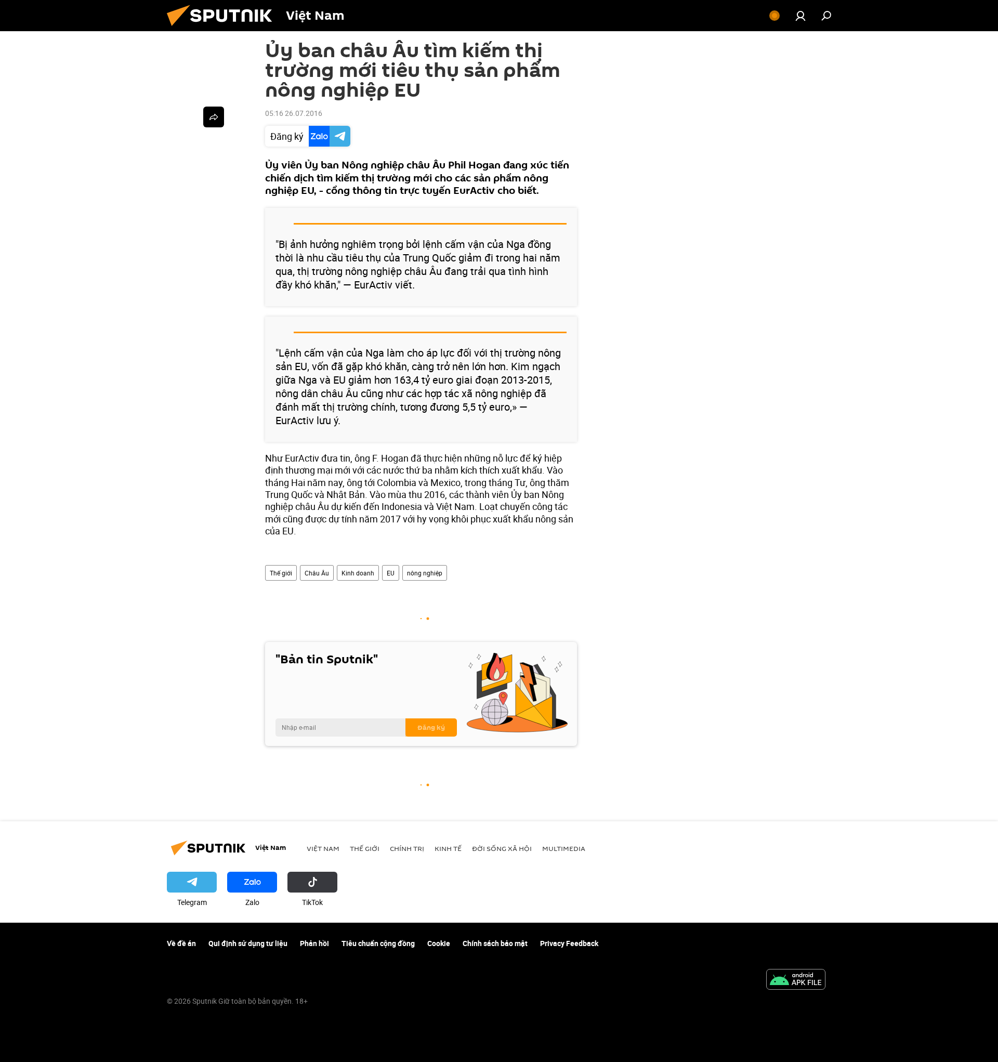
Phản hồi (314, 943)
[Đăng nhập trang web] (800, 15)
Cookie (438, 943)
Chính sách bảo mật (495, 943)
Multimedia (563, 848)
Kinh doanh (358, 573)
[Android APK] (795, 980)
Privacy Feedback (569, 943)
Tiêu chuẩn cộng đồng (378, 943)
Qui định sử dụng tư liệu (247, 943)
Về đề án (181, 943)
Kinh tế (448, 848)
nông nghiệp (424, 573)
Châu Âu (317, 573)
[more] (213, 117)
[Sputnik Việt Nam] (223, 28)
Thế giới (281, 573)
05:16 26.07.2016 (293, 113)
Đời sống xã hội (502, 848)
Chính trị (407, 848)
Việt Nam (323, 848)
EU (391, 573)
